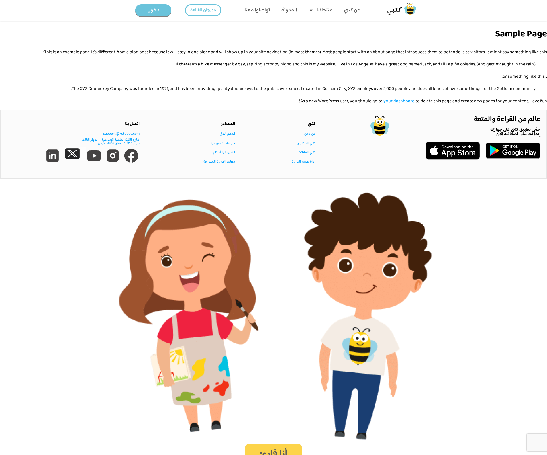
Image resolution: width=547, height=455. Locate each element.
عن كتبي (352, 10)
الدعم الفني (227, 134)
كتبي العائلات (306, 152)
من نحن (309, 134)
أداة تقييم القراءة (303, 162)
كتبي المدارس (306, 143)
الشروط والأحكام (224, 152)
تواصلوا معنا (257, 10)
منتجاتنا (324, 10)
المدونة (289, 10)
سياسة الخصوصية (223, 143)
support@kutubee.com (121, 134)
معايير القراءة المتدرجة (219, 162)
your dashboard (399, 101)
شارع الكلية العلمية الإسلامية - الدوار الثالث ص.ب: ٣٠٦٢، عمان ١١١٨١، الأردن (111, 142)
